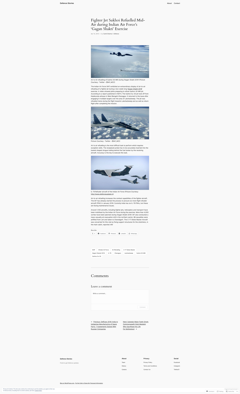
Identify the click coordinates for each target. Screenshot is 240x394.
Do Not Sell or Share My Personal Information (89, 383)
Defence (116, 34)
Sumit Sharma (107, 34)
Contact (177, 3)
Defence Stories (67, 3)
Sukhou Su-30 (96, 256)
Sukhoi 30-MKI (141, 253)
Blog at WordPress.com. (67, 383)
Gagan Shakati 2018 (98, 253)
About (169, 3)
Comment (143, 307)
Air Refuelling (116, 250)
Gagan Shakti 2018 (135, 89)
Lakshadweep (128, 253)
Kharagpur (118, 253)
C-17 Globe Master (129, 250)
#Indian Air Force (103, 250)
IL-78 (109, 253)
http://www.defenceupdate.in (102, 194)
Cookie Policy (38, 390)
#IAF (93, 250)
